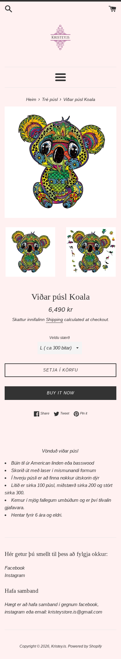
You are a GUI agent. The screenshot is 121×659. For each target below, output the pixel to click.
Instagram (15, 575)
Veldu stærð (59, 338)
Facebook (15, 567)
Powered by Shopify (85, 646)
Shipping (54, 319)
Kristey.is (58, 646)
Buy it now (60, 393)
